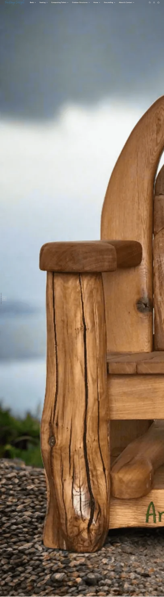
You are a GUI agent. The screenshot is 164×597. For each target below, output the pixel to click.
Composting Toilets (58, 2)
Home (95, 2)
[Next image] (160, 298)
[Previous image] (4, 298)
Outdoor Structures (80, 2)
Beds (32, 2)
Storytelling (108, 2)
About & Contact (125, 2)
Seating (42, 2)
